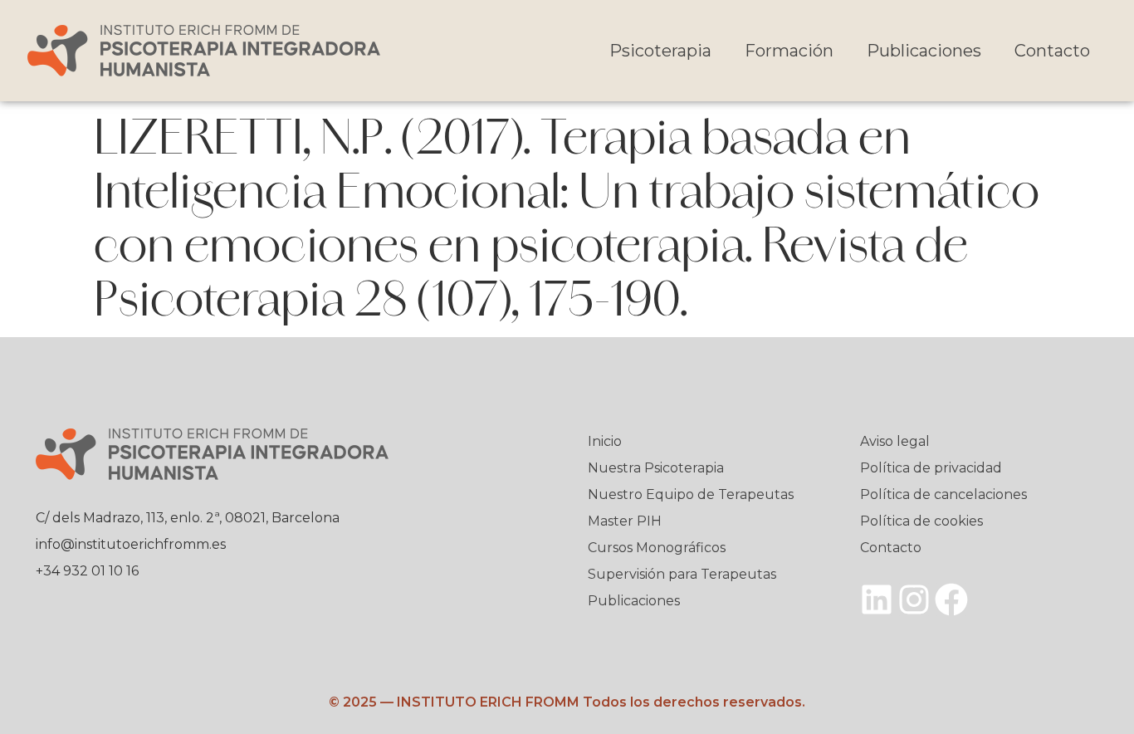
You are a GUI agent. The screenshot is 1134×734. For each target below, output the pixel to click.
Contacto (1052, 51)
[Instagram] (914, 599)
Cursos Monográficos (657, 547)
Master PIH (625, 521)
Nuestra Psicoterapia (656, 468)
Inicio (605, 441)
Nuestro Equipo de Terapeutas (691, 494)
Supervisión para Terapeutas (682, 574)
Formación (789, 51)
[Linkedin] (876, 599)
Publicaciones (924, 51)
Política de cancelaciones (943, 494)
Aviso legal (895, 441)
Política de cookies (921, 521)
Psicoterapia (660, 51)
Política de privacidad (931, 468)
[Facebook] (951, 599)
